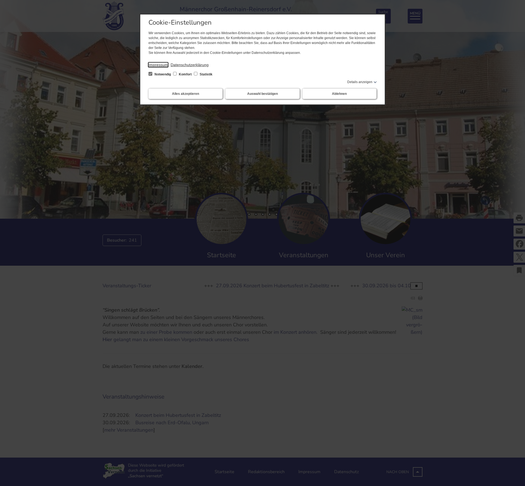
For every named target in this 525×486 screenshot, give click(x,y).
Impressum (158, 65)
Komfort (185, 74)
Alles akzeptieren (185, 94)
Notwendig (163, 74)
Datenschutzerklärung (190, 65)
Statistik (205, 74)
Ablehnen (339, 94)
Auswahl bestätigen (262, 94)
